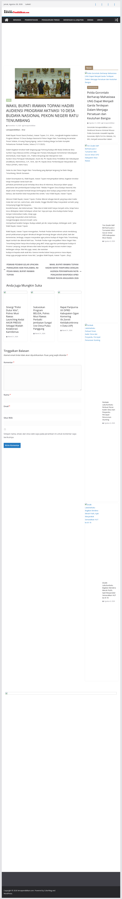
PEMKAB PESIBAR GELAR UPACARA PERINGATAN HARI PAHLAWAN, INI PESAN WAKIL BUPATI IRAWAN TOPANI (22, 269)
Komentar (9, 362)
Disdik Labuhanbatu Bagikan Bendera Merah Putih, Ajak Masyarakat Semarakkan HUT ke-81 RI (109, 590)
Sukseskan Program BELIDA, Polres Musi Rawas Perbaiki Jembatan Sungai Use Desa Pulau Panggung (42, 318)
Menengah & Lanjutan (73, 20)
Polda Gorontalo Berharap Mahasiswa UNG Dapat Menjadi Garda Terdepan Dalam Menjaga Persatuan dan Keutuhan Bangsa (101, 105)
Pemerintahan (31, 20)
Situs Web (8, 418)
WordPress (8, 893)
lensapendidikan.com (26, 890)
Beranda (17, 20)
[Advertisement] (61, 48)
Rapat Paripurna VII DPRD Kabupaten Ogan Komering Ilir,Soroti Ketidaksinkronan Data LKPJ (69, 316)
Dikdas (90, 20)
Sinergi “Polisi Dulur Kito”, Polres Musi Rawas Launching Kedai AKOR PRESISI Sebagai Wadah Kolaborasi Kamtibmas (15, 319)
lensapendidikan (29, 126)
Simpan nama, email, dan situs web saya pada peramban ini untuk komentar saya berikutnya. (40, 436)
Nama (7, 394)
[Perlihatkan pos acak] (116, 20)
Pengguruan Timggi (51, 20)
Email (7, 406)
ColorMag (48, 890)
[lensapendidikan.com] (6, 20)
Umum (100, 20)
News (8, 100)
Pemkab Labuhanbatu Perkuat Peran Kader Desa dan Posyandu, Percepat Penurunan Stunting (108, 411)
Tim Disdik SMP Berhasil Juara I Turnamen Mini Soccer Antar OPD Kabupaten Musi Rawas (108, 231)
